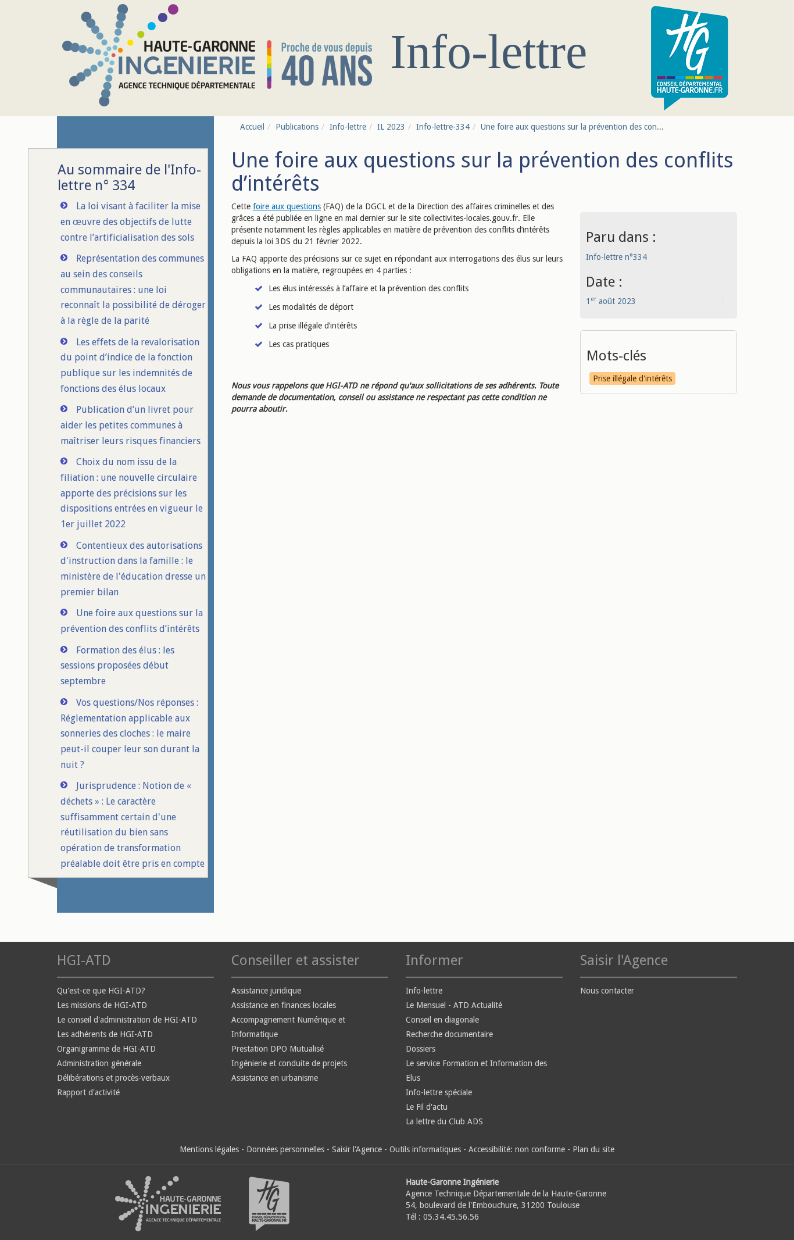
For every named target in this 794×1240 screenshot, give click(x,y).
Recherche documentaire (449, 1034)
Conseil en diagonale (442, 1019)
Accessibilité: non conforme (516, 1149)
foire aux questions (287, 206)
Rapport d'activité (88, 1092)
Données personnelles (285, 1149)
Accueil (252, 126)
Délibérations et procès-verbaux (113, 1077)
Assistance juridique (266, 990)
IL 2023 (391, 126)
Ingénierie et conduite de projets (289, 1063)
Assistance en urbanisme (274, 1077)
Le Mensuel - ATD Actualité (454, 1005)
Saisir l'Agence (357, 1149)
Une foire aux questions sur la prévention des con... (572, 126)
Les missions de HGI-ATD (102, 1005)
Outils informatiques (425, 1149)
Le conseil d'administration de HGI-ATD (127, 1019)
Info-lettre (348, 126)
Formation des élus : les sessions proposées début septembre (117, 666)
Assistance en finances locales (283, 1005)
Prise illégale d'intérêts (632, 378)
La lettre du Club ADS (444, 1121)
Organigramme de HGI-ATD (106, 1048)
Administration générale (99, 1063)
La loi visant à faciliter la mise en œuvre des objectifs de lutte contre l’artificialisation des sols (130, 221)
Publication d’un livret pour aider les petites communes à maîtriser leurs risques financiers (130, 425)
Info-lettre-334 (443, 126)
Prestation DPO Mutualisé (277, 1048)
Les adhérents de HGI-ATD (105, 1034)
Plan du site (593, 1149)
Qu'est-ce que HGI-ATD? (101, 990)
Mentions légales (209, 1149)
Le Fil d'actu (427, 1107)
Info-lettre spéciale (439, 1092)
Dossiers (420, 1048)
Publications (297, 126)
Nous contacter (607, 990)
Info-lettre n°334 (616, 257)
